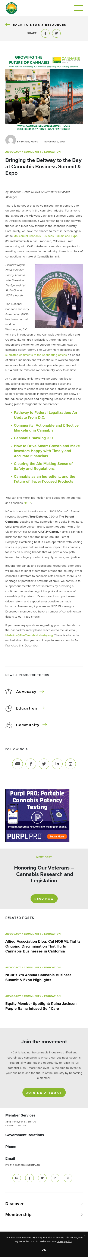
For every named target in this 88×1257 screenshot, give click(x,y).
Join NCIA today (44, 1092)
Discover (14, 1204)
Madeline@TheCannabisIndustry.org (29, 635)
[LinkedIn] (57, 763)
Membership (18, 1215)
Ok (44, 1250)
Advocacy (26, 692)
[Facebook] (30, 763)
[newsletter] (16, 1178)
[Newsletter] (17, 763)
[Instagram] (70, 763)
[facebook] (29, 1178)
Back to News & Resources (39, 24)
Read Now (44, 898)
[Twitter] (44, 763)
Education (26, 708)
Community (28, 725)
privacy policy (64, 1241)
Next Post (44, 857)
